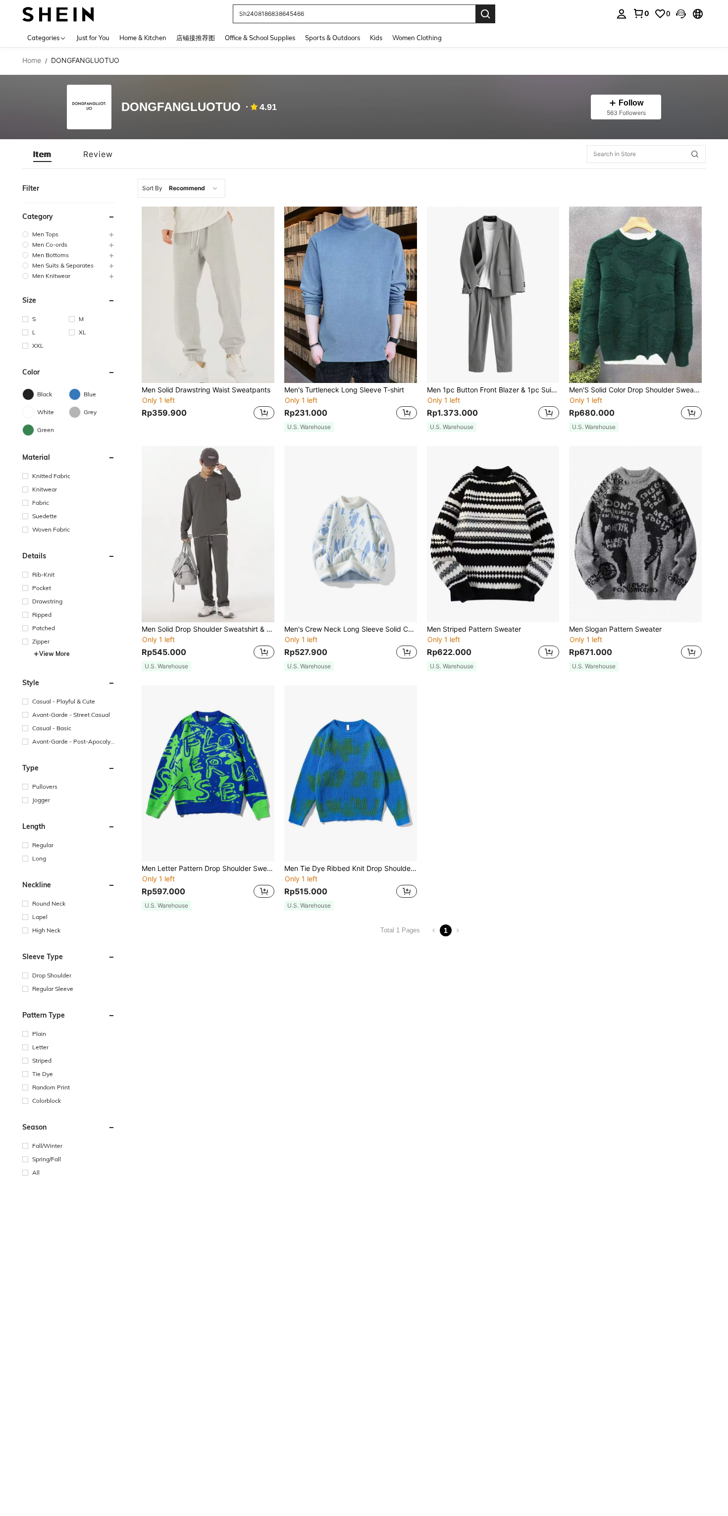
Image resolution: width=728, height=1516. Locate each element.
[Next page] (458, 930)
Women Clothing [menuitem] (417, 38)
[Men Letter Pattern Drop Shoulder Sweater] (208, 773)
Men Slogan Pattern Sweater (615, 629)
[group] (68, 234)
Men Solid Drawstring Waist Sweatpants (206, 390)
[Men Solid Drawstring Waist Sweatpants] (208, 295)
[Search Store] (694, 154)
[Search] (485, 13)
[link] (640, 13)
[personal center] (621, 14)
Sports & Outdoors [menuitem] (332, 38)
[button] (681, 14)
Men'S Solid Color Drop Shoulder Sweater (635, 390)
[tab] (42, 154)
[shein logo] (58, 13)
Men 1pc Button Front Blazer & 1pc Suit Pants (493, 390)
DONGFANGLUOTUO (181, 107)
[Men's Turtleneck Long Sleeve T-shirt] (350, 295)
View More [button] (54, 653)
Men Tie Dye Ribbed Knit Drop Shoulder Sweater (350, 868)
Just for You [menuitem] (92, 38)
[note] (309, 427)
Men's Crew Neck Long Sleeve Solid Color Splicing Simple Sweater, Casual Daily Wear (350, 629)
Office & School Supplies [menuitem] (260, 38)
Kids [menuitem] (376, 38)
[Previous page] (434, 930)
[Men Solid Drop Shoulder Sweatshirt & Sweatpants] (208, 534)
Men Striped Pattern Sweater (474, 629)
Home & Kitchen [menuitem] (142, 38)
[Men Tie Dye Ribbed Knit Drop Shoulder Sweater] (350, 773)
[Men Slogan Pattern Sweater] (635, 534)
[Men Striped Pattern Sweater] (493, 534)
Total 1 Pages (400, 930)
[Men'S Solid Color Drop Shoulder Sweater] (635, 295)
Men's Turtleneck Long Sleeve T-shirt (344, 390)
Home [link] (31, 60)
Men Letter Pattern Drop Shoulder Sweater (208, 868)
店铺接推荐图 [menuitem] (195, 38)
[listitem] (208, 319)
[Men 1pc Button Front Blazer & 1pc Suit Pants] (493, 295)
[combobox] (181, 188)
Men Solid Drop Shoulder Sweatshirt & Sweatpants (208, 629)
